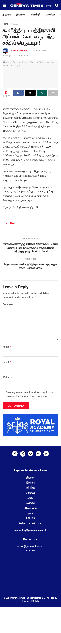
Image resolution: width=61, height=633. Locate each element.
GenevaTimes (20, 50)
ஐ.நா (30, 512)
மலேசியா (50, 14)
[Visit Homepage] (30, 5)
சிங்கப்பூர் (35, 14)
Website (7, 377)
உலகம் (31, 497)
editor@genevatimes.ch (30, 546)
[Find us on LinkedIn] (46, 453)
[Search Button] (56, 5)
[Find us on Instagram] (30, 453)
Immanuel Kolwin (30, 601)
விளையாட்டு (31, 507)
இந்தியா (7, 14)
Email (7, 362)
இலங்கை (20, 14)
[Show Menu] (4, 5)
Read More (9, 223)
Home (5, 23)
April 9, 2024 (40, 50)
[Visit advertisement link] (30, 425)
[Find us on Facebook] (15, 453)
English (30, 518)
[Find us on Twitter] (22, 454)
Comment (9, 304)
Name (7, 346)
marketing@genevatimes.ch (30, 530)
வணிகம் (30, 502)
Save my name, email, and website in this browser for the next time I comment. (29, 393)
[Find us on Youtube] (38, 453)
